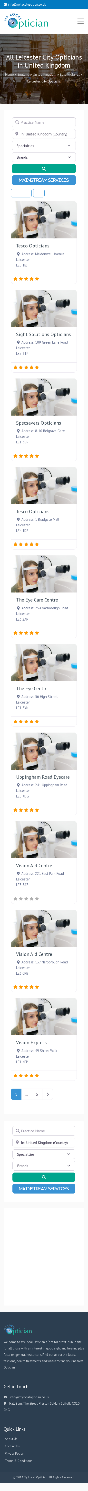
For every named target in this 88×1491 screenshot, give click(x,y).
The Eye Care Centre (37, 600)
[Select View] (39, 193)
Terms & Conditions (18, 1461)
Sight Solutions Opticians (43, 334)
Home (9, 74)
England (23, 74)
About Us (11, 1439)
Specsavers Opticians (38, 423)
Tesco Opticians (32, 246)
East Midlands (70, 74)
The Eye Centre (32, 688)
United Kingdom (44, 74)
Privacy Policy (14, 1453)
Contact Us (12, 1446)
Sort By (20, 193)
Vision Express (31, 1042)
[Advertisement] (44, 1257)
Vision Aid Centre (34, 865)
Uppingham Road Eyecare (43, 777)
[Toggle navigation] (81, 21)
